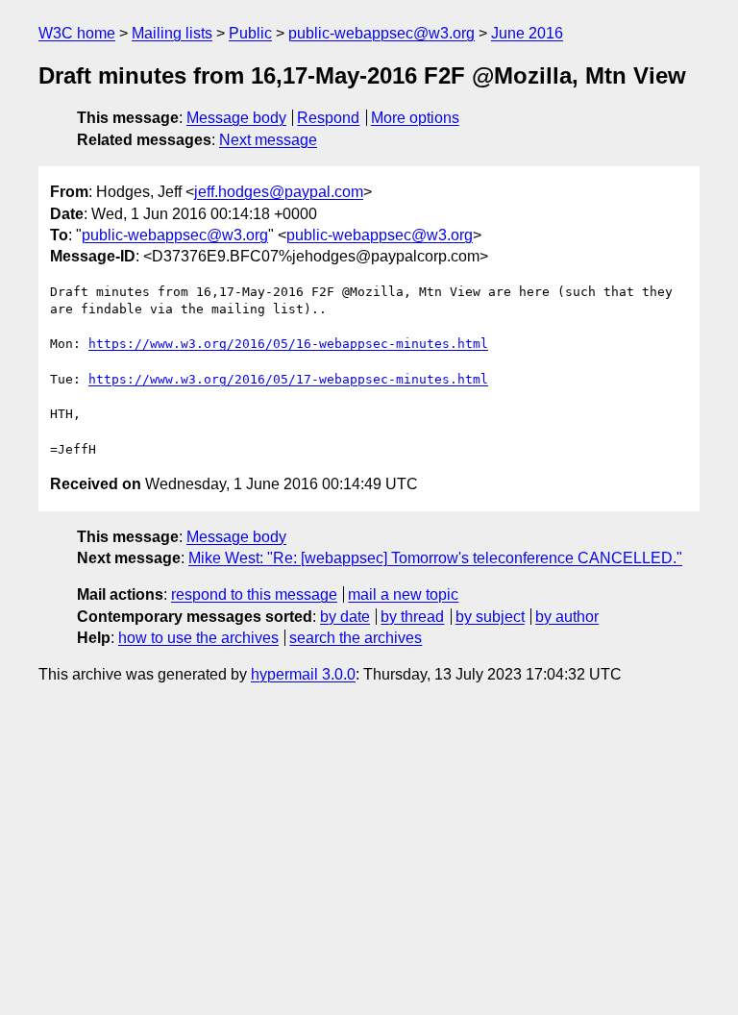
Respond (328, 118)
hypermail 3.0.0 (303, 674)
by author (567, 616)
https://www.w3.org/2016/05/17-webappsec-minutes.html (288, 379)
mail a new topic (403, 594)
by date (345, 616)
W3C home (76, 33)
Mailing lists (172, 33)
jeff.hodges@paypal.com (278, 192)
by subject (490, 616)
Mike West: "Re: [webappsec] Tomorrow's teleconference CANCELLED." (435, 558)
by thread (412, 616)
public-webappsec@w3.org (381, 33)
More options (415, 118)
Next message (268, 140)
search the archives (355, 638)
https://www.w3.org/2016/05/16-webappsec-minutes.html (288, 343)
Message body (236, 118)
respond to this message (254, 594)
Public (250, 33)
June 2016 (527, 33)
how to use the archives (198, 638)
